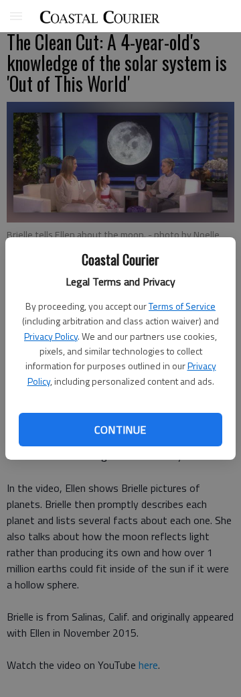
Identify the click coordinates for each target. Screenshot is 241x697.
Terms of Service (182, 306)
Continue (120, 430)
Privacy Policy (51, 336)
